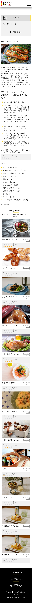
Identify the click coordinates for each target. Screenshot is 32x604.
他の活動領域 (16, 579)
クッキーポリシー (16, 594)
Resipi (8, 41)
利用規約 (8, 592)
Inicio (3, 41)
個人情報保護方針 (20, 592)
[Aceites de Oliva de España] (8, 3)
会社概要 (16, 572)
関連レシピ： (17, 32)
